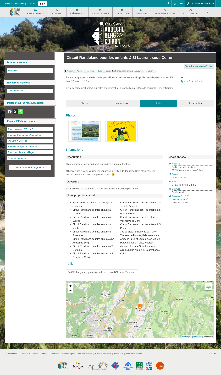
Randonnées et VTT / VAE (20, 129)
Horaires (26, 354)
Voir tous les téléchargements (30, 167)
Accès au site (178, 192)
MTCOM (212, 354)
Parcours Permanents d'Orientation (24, 135)
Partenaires (54, 354)
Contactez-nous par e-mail (184, 183)
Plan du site (118, 354)
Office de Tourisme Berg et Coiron (20, 3)
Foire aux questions (134, 354)
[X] (15, 111)
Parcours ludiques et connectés (23, 146)
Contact (44, 354)
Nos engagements (85, 354)
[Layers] (208, 286)
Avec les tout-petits (17, 158)
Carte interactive (15, 90)
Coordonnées (12, 354)
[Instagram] (174, 3)
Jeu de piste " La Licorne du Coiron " (139, 231)
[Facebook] (168, 3)
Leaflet (185, 336)
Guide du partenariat (103, 354)
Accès (35, 354)
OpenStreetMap (197, 336)
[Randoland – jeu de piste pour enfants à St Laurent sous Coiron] (84, 123)
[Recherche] (207, 12)
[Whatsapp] (20, 111)
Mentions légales (68, 354)
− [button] (70, 290)
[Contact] (181, 3)
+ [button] (70, 286)
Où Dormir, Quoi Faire (18, 141)
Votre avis (12, 70)
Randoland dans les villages (21, 152)
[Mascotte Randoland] (122, 123)
